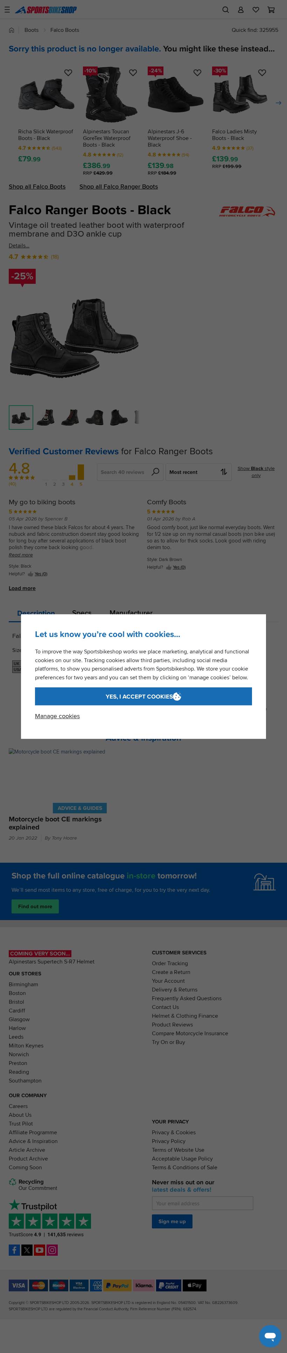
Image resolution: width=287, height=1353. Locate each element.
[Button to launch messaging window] (270, 1336)
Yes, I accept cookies (139, 696)
